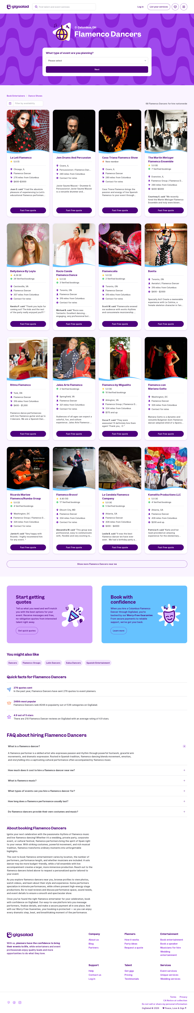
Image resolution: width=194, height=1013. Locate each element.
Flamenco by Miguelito (116, 384)
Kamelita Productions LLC (164, 494)
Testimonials (132, 978)
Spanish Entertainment (98, 663)
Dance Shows (35, 96)
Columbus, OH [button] (87, 27)
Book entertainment (171, 939)
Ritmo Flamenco (20, 384)
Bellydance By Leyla (23, 271)
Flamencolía (109, 271)
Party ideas (131, 943)
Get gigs (129, 970)
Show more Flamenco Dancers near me (97, 564)
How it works (132, 939)
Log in (140, 7)
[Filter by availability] (28, 103)
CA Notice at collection (175, 1000)
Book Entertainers (16, 96)
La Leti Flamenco (21, 157)
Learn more (118, 630)
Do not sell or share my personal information (164, 1004)
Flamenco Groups (31, 663)
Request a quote (134, 947)
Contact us (95, 974)
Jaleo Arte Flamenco (69, 384)
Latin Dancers (53, 663)
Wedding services (170, 978)
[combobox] (65, 7)
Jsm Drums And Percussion (73, 157)
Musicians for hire (170, 947)
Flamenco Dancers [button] (107, 34)
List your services (159, 7)
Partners (94, 947)
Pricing (128, 974)
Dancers (13, 663)
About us (94, 939)
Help (91, 970)
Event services (168, 970)
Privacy (183, 997)
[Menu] (183, 6)
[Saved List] (175, 6)
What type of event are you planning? (70, 52)
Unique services (169, 974)
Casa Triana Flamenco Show (120, 157)
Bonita (152, 271)
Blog (91, 943)
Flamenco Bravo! (67, 494)
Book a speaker (169, 943)
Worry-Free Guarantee (140, 615)
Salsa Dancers (73, 663)
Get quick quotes (27, 630)
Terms (173, 997)
